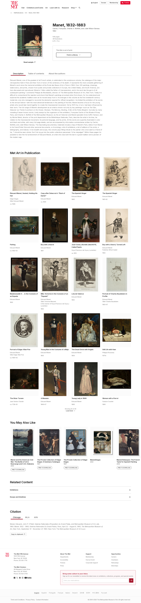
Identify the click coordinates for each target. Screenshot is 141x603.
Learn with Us (55, 8)
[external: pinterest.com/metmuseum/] (20, 578)
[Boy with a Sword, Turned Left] (116, 225)
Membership (114, 2)
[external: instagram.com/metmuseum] (22, 578)
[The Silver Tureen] (24, 379)
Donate (103, 2)
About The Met (65, 554)
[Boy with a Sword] (55, 225)
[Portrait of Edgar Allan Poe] (24, 330)
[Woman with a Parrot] (116, 379)
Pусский (104, 593)
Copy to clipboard (17, 534)
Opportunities (116, 554)
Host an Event (90, 560)
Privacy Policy (30, 599)
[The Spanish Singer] (86, 174)
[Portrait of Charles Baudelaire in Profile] (116, 274)
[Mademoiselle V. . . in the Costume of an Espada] (24, 274)
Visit (22, 8)
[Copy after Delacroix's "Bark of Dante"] (55, 174)
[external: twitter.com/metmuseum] (17, 578)
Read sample (28, 62)
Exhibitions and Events (35, 8)
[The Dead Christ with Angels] (86, 330)
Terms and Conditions (18, 599)
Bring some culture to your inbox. (75, 574)
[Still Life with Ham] (116, 330)
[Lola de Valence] (86, 274)
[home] (11, 13)
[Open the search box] (79, 8)
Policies (62, 563)
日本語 (82, 593)
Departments (64, 557)
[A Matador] (55, 379)
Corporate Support (92, 563)
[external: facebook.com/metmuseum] (14, 578)
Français (60, 593)
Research (65, 8)
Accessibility (64, 560)
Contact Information (42, 599)
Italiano (68, 593)
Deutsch (75, 593)
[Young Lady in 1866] (86, 379)
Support (88, 554)
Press (62, 566)
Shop (73, 8)
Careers (113, 557)
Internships (114, 566)
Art (46, 8)
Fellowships (115, 563)
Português (52, 593)
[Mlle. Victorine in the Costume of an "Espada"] (55, 274)
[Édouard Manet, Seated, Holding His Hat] (24, 174)
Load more (69, 411)
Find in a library (72, 55)
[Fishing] (24, 225)
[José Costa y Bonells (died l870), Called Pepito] (86, 225)
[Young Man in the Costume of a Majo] (55, 330)
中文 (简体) (95, 593)
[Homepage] (14, 4)
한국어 (88, 593)
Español (44, 593)
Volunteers (114, 560)
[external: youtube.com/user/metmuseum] (28, 578)
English (36, 593)
